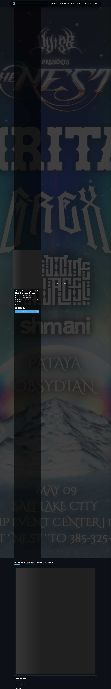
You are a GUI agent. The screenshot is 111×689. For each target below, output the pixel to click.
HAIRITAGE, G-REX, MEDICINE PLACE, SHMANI (58, 3)
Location (84, 3)
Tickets (73, 3)
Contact (90, 3)
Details (78, 3)
